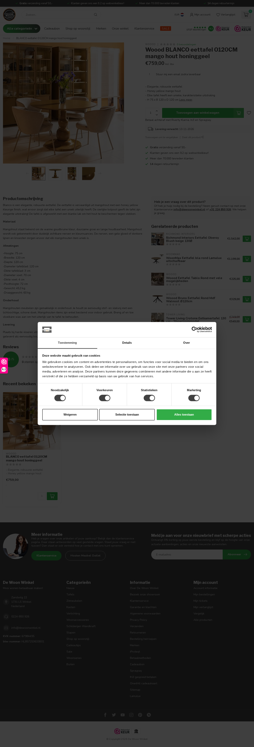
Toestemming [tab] (67, 342)
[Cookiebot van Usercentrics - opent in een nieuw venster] (194, 330)
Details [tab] (127, 342)
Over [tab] (186, 342)
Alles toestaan (184, 414)
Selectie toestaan (127, 414)
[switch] (104, 398)
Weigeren (70, 414)
